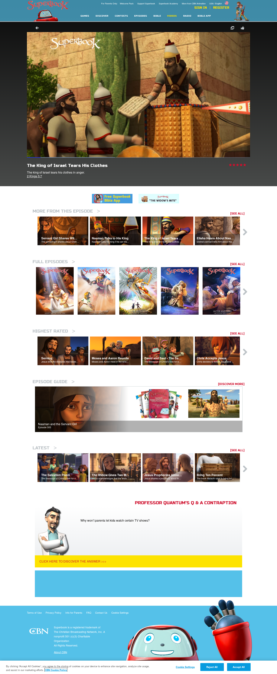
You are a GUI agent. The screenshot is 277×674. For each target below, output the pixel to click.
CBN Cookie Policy (56, 670)
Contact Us (101, 612)
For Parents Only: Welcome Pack (117, 3)
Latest (45, 447)
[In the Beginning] (140, 291)
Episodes (140, 16)
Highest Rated (54, 331)
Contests (121, 16)
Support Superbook (146, 3)
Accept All (239, 667)
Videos (172, 16)
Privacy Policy (53, 612)
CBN (39, 632)
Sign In (200, 7)
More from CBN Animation (194, 3)
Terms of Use (34, 612)
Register (221, 7)
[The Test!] (182, 291)
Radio (187, 16)
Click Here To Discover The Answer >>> (72, 561)
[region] (138, 667)
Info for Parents (73, 612)
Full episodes (54, 261)
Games (84, 16)
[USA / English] (219, 0)
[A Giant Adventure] (98, 291)
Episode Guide (54, 381)
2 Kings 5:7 (34, 176)
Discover (102, 16)
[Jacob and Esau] (223, 291)
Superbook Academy (168, 3)
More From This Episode (66, 211)
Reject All (212, 667)
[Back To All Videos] (35, 28)
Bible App (204, 16)
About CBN (60, 652)
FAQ (88, 612)
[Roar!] (57, 291)
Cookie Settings (120, 612)
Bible (157, 16)
